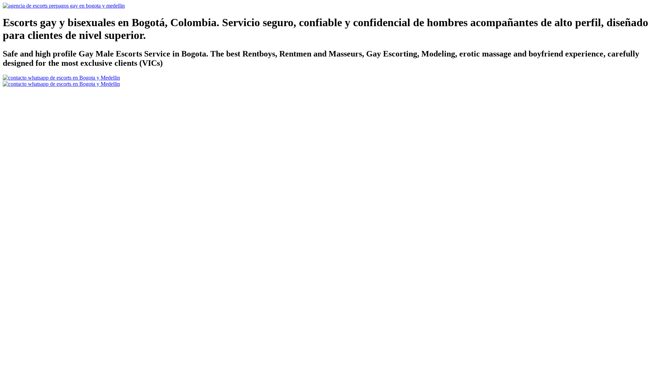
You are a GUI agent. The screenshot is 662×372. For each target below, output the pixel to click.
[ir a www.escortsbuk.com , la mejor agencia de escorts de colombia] (64, 6)
